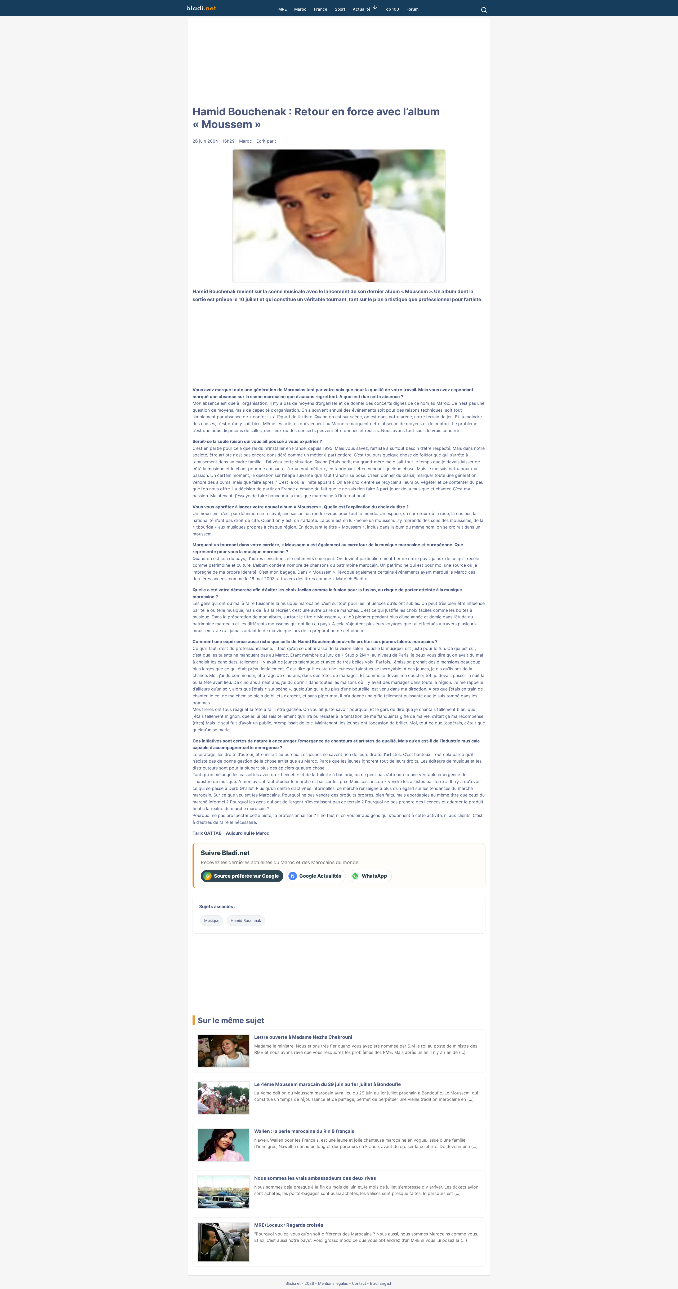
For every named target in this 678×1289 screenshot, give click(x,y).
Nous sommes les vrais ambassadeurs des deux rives (315, 1178)
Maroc (300, 9)
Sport (340, 9)
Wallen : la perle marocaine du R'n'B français (304, 1131)
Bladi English (381, 1283)
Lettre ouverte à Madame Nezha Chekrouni (303, 1037)
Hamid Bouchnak (246, 920)
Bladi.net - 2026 (300, 1283)
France (320, 9)
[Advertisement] (339, 61)
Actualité (362, 9)
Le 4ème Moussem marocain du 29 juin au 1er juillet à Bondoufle (327, 1084)
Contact (359, 1283)
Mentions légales (333, 1283)
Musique (211, 920)
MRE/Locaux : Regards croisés (288, 1225)
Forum (412, 9)
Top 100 (391, 9)
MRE (282, 9)
